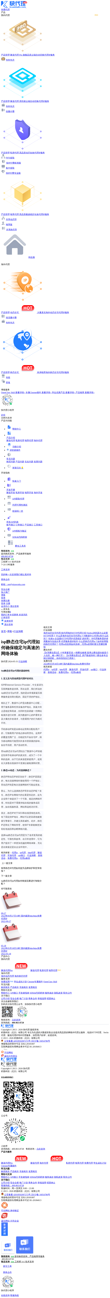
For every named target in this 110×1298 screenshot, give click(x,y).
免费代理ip (13, 858)
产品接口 (29, 525)
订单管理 (5, 617)
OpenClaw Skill (50, 982)
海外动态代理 (7, 976)
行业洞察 (18, 631)
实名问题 (29, 461)
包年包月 (10, 60)
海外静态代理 (20, 976)
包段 (8, 377)
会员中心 (5, 606)
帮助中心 (16, 429)
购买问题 (10, 461)
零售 (8, 382)
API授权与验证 (19, 531)
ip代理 (23, 852)
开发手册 (10, 490)
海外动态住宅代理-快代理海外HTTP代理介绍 (64, 633)
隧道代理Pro (7, 970)
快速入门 (16, 481)
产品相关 (14, 987)
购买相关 (5, 987)
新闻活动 (52, 672)
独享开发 (29, 492)
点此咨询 (16, 1020)
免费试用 (5, 982)
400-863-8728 (7, 556)
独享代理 (29, 440)
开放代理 (12, 855)
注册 (8, 603)
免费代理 (88, 1163)
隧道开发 (10, 492)
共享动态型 (11, 219)
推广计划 (23, 998)
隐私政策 (58, 993)
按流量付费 (11, 317)
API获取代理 (18, 499)
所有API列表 (12, 522)
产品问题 (20, 461)
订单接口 (20, 525)
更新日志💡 (18, 468)
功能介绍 (16, 446)
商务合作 (32, 998)
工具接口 (38, 525)
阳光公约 (67, 993)
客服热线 (14, 1295)
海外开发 (38, 492)
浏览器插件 (15, 450)
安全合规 (14, 998)
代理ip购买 (25, 858)
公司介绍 (5, 998)
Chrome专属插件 (35, 982)
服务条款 (49, 993)
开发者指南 (24, 993)
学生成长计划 (20, 982)
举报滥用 (42, 998)
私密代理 (20, 440)
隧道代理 (10, 440)
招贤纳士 (51, 998)
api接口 (21, 855)
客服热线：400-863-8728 (12, 1185)
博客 (9, 631)
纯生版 (31, 257)
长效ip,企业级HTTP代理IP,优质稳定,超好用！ (69, 638)
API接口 (14, 993)
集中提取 (10, 168)
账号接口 (10, 525)
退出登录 (14, 606)
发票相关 (32, 987)
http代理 (31, 852)
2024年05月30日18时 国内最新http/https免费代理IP (66, 664)
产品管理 (5, 55)
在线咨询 (5, 1295)
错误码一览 (17, 511)
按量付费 (10, 111)
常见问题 (10, 459)
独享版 (9, 224)
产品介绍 (10, 438)
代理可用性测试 (19, 505)
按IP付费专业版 (13, 173)
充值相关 (23, 987)
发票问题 (38, 461)
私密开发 (20, 492)
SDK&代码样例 (19, 537)
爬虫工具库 (20, 546)
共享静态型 (11, 230)
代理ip (15, 852)
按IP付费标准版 (13, 163)
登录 (3, 598)
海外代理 (38, 440)
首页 (3, 631)
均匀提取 (10, 158)
